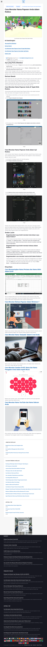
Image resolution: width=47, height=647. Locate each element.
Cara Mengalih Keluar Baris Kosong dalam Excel (13, 626)
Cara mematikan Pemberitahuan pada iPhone (14, 475)
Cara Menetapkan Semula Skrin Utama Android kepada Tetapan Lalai (17, 580)
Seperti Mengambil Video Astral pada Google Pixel (13, 597)
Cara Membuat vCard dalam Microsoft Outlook (13, 615)
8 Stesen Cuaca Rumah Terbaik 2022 (11, 539)
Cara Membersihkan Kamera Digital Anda (13, 505)
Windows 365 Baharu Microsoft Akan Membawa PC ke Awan (17, 491)
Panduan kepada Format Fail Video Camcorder (15, 512)
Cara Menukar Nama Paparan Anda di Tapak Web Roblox (17, 48)
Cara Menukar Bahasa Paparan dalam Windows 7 (22, 302)
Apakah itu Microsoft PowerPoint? (12, 484)
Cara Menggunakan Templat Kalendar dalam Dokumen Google (16, 632)
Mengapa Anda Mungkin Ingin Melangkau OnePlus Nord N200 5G (16, 574)
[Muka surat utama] (23, 1)
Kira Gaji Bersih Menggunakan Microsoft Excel (15, 449)
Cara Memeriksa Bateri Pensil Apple (12, 482)
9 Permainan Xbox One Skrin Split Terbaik (14, 470)
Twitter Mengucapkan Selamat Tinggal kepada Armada (16, 479)
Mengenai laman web (28, 645)
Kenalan (34, 645)
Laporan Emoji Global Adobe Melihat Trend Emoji (15, 468)
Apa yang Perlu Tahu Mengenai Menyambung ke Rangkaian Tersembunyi (18, 562)
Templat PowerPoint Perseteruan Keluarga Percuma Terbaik (17, 452)
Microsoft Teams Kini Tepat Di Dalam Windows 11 (13, 591)
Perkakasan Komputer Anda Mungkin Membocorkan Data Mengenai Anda (18, 556)
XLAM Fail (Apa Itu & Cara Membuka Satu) (12, 551)
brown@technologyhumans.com (26, 58)
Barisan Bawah (8, 46)
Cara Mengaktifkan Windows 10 (12, 477)
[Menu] (2, 2)
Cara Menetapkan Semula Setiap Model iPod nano (13, 609)
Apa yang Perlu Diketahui (10, 43)
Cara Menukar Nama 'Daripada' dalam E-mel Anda (22, 335)
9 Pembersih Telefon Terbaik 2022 (10, 545)
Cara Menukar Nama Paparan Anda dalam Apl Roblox (17, 51)
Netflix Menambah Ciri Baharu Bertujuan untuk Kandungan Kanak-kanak (20, 493)
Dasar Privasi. (39, 645)
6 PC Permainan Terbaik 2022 (11, 466)
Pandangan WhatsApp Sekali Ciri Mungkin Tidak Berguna (17, 463)
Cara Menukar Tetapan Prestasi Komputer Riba (15, 486)
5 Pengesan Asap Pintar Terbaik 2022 (13, 508)
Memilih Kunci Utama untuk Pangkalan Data (14, 445)
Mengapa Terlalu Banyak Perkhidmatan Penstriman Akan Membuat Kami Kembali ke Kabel (23, 489)
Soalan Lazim (8, 53)
